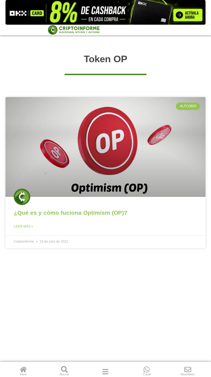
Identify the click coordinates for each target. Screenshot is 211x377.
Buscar (64, 374)
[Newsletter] (187, 369)
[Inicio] (23, 369)
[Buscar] (64, 369)
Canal (147, 374)
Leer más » (23, 226)
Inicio (23, 374)
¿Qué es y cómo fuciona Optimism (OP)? (70, 212)
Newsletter (188, 374)
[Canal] (146, 369)
